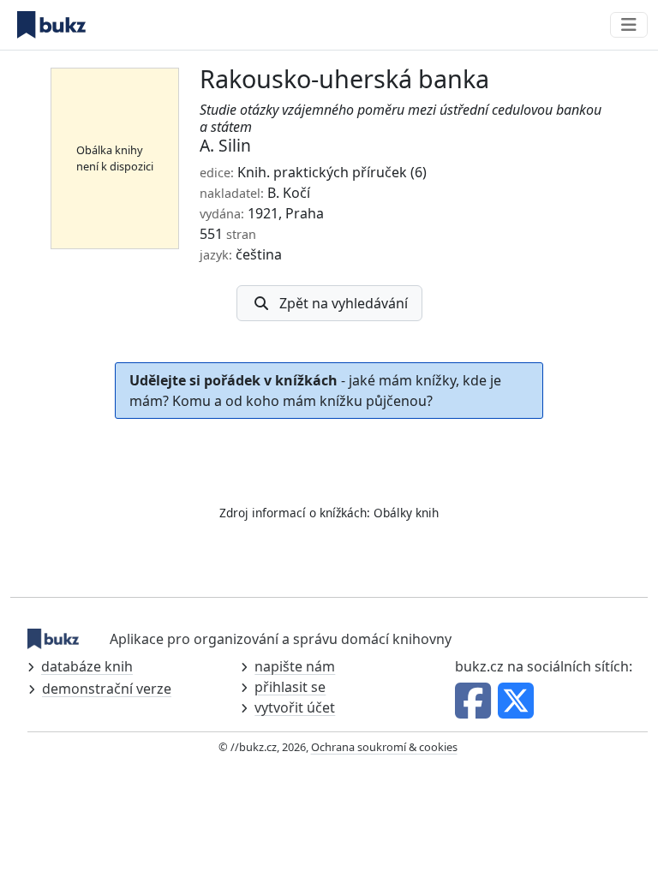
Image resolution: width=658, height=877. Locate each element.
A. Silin (225, 145)
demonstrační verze (106, 688)
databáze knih (87, 666)
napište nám (294, 666)
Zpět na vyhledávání (343, 303)
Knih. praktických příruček (322, 172)
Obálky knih (406, 512)
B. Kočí (288, 192)
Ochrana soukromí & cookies (384, 747)
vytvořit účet (294, 707)
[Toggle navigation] (629, 25)
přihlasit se (290, 686)
